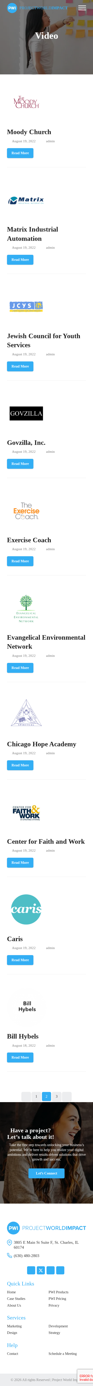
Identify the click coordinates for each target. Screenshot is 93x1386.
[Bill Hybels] (26, 1007)
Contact (12, 1354)
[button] (82, 8)
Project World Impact (67, 1380)
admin (50, 141)
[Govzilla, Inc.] (26, 413)
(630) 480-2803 (26, 1255)
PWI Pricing (57, 1299)
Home (11, 1292)
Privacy (54, 1305)
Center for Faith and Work (46, 841)
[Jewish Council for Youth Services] (26, 307)
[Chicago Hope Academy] (26, 715)
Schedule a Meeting (63, 1354)
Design (12, 1333)
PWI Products (58, 1292)
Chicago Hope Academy (41, 744)
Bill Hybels (23, 1036)
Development (58, 1326)
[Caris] (26, 910)
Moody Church (29, 132)
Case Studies (16, 1299)
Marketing (14, 1326)
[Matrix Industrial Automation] (26, 200)
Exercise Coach (29, 540)
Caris (15, 938)
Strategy (54, 1333)
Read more (20, 153)
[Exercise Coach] (26, 511)
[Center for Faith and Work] (26, 812)
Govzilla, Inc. (26, 442)
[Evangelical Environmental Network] (26, 608)
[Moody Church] (26, 103)
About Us (14, 1305)
